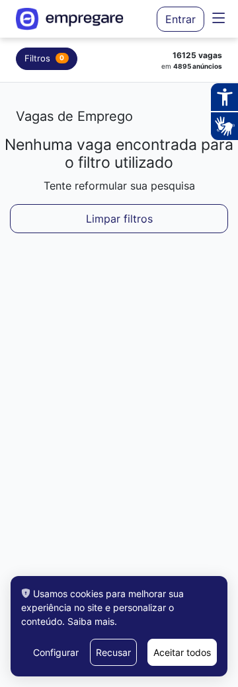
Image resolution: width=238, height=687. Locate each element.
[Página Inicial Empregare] (76, 18)
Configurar (56, 652)
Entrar (180, 19)
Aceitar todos (182, 652)
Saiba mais (90, 621)
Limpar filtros (119, 218)
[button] (218, 18)
